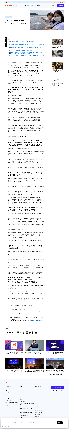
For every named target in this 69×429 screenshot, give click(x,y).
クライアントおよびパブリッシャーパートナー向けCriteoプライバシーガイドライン (11, 407)
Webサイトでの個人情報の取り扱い (11, 403)
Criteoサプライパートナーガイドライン (27, 404)
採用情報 (37, 389)
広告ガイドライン (23, 406)
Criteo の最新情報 (8, 16)
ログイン (53, 5)
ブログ (21, 393)
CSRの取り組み (38, 399)
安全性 (6, 410)
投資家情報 (37, 393)
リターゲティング (38, 412)
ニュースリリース (38, 395)
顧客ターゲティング (39, 416)
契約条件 (21, 399)
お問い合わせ (60, 5)
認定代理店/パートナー (39, 397)
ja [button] (50, 5)
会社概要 (37, 391)
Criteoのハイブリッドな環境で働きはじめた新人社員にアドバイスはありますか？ (26, 52)
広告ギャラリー (8, 392)
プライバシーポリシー (9, 400)
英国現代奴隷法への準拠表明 (25, 415)
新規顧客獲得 (37, 414)
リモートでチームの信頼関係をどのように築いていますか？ (21, 50)
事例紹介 (6, 390)
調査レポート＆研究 (24, 389)
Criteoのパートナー (8, 394)
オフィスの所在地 (38, 406)
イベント (21, 391)
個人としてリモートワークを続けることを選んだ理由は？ (21, 53)
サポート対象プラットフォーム (26, 408)
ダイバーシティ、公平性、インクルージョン (42, 401)
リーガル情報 (22, 401)
